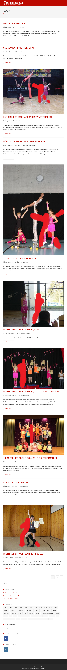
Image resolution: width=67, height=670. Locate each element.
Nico (39, 616)
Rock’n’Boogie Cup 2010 (16, 482)
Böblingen (21, 610)
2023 (40, 607)
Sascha (12, 619)
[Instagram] (6, 649)
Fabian (54, 610)
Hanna (14, 613)
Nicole (45, 616)
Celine (36, 610)
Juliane (31, 613)
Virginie (35, 619)
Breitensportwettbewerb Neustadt (24, 554)
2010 (20, 145)
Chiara (43, 610)
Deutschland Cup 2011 (16, 23)
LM (10, 616)
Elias (48, 610)
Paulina (52, 616)
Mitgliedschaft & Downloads (26, 666)
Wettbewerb (43, 619)
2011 (16, 27)
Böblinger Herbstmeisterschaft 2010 (24, 141)
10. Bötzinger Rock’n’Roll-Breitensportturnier (30, 458)
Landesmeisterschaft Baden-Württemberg (27, 117)
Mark (27, 616)
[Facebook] (6, 638)
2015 (10, 607)
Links (15, 666)
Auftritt (13, 610)
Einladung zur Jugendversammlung (11, 595)
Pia (57, 616)
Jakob (19, 613)
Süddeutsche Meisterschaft (19, 48)
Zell (51, 619)
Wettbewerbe (32, 145)
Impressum (38, 666)
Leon (7, 13)
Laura (57, 613)
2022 (35, 607)
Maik (15, 616)
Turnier (24, 619)
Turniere (21, 27)
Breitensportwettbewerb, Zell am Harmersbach (31, 391)
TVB (30, 619)
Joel (25, 613)
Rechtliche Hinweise (47, 666)
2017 (20, 607)
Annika (6, 610)
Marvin (34, 616)
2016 (15, 607)
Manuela (21, 616)
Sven (18, 619)
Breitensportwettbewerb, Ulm (21, 329)
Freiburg (6, 613)
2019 (30, 607)
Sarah (6, 619)
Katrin (37, 613)
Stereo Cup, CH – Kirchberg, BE (20, 258)
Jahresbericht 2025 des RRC (10, 598)
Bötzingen (30, 610)
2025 (50, 607)
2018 (25, 607)
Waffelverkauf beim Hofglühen (10, 592)
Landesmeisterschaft (48, 613)
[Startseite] (3, 13)
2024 (45, 607)
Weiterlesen (9, 40)
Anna (55, 607)
